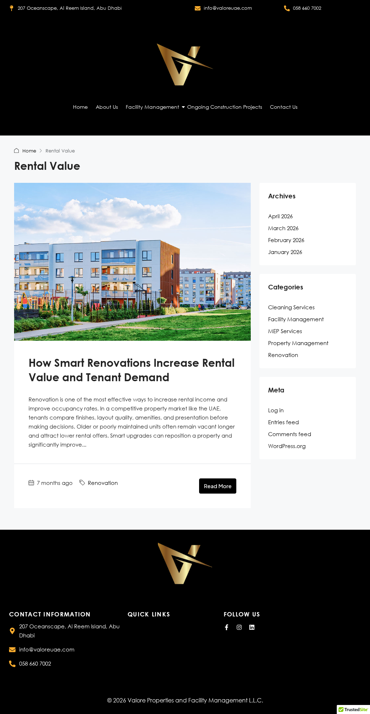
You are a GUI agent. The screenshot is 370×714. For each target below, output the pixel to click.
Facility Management (152, 106)
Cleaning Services (291, 307)
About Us (107, 106)
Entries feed (283, 422)
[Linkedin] (252, 627)
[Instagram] (239, 627)
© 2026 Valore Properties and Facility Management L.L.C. (185, 700)
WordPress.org (287, 446)
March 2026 (283, 228)
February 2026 (286, 240)
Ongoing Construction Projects (224, 106)
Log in (276, 410)
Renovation (103, 482)
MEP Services (285, 331)
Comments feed (289, 434)
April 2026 (280, 216)
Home (80, 106)
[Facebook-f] (226, 627)
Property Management (298, 343)
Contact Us (283, 106)
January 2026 (285, 251)
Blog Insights (143, 650)
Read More (218, 485)
